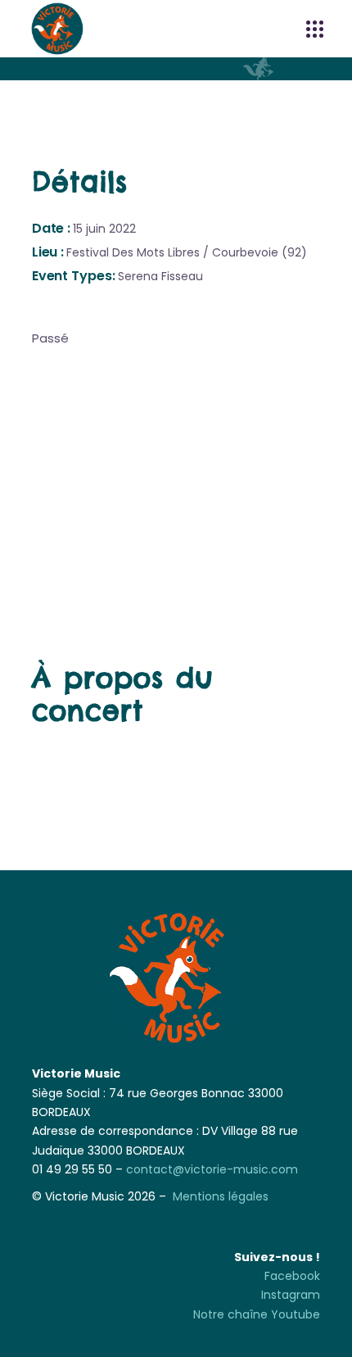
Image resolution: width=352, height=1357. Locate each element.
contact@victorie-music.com (212, 1169)
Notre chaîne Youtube (256, 1314)
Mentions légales (221, 1196)
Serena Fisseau (160, 276)
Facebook (292, 1276)
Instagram (290, 1295)
